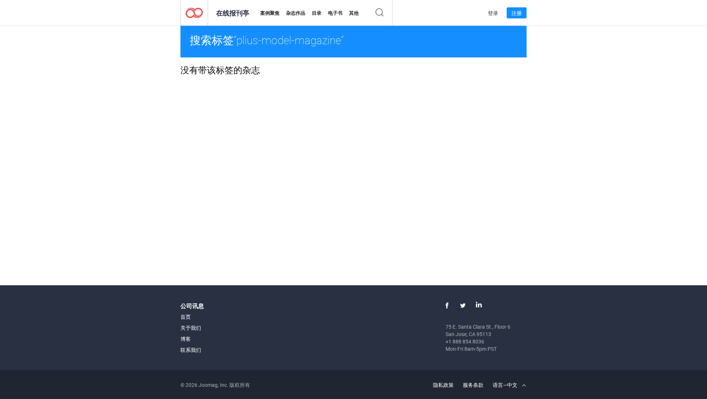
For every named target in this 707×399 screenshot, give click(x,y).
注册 (516, 13)
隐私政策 (443, 384)
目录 (316, 13)
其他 (354, 13)
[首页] (194, 12)
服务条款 (473, 384)
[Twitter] (462, 305)
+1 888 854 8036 (465, 341)
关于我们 (190, 327)
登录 (493, 13)
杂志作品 (295, 13)
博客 (185, 338)
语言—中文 (505, 384)
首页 (185, 316)
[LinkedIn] (478, 305)
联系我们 (190, 349)
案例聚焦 (269, 13)
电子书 (335, 13)
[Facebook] (447, 305)
